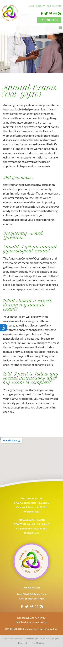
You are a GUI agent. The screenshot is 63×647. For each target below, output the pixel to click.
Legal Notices (38, 643)
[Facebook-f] (42, 13)
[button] (60, 27)
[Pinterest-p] (50, 13)
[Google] (59, 13)
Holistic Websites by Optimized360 (39, 628)
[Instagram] (55, 13)
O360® (19, 639)
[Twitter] (46, 13)
